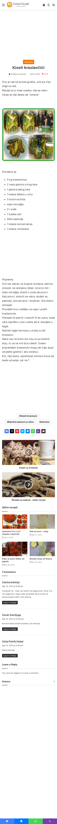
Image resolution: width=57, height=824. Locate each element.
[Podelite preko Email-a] (43, 431)
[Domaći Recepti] (18, 5)
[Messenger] (28, 431)
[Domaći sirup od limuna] (42, 549)
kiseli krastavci (29, 416)
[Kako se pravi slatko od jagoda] (14, 549)
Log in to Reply (9, 602)
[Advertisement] (28, 33)
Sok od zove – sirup (39, 531)
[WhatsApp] (33, 431)
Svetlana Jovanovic (18, 74)
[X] (12, 431)
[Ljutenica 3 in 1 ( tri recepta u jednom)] (14, 521)
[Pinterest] (17, 431)
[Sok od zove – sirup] (42, 521)
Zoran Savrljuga (11, 614)
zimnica (45, 421)
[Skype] (22, 431)
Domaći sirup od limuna (41, 559)
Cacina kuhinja (11, 582)
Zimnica (28, 62)
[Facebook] (7, 431)
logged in (18, 673)
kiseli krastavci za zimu (21, 421)
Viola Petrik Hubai (12, 641)
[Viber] (38, 431)
